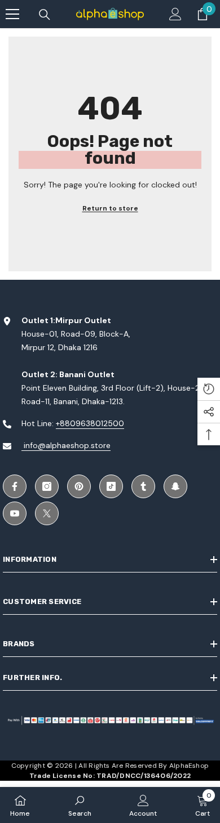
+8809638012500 (90, 423)
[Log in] (175, 14)
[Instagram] (47, 486)
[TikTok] (111, 486)
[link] (80, 805)
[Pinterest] (79, 486)
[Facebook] (15, 486)
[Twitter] (47, 513)
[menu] (12, 14)
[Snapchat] (175, 486)
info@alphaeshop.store (66, 445)
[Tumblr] (143, 486)
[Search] (44, 14)
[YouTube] (15, 513)
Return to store (110, 208)
